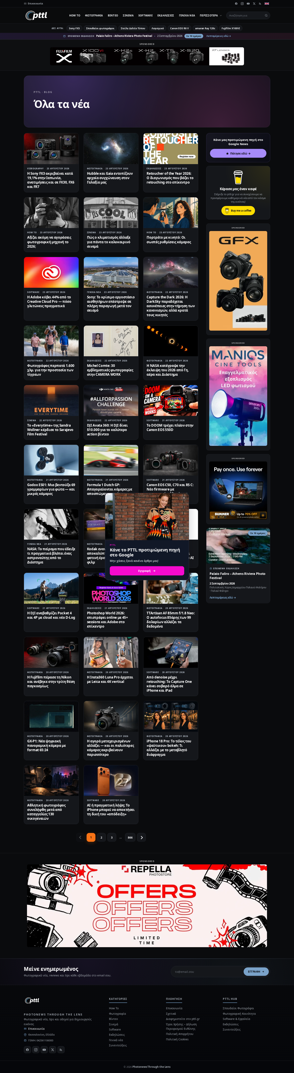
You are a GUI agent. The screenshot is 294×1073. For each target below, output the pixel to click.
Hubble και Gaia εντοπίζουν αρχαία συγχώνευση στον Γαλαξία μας (110, 178)
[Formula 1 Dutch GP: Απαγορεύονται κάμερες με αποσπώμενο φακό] (111, 460)
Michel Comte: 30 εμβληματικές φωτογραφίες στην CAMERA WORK (110, 370)
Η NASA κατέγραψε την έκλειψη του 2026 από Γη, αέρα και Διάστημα (168, 370)
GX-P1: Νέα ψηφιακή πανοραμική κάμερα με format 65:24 (46, 745)
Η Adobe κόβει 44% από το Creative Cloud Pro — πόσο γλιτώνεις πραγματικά (49, 301)
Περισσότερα (209, 15)
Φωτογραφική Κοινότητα (239, 1013)
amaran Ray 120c (205, 28)
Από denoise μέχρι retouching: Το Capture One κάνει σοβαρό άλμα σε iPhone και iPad (169, 684)
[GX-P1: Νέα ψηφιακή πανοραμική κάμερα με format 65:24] (51, 716)
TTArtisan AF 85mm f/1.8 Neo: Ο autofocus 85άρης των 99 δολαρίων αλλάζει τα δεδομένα (171, 620)
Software (145, 15)
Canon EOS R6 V (179, 28)
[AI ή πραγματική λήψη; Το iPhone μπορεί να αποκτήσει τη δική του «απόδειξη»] (111, 780)
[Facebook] (236, 3)
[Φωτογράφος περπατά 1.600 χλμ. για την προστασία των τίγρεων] (51, 341)
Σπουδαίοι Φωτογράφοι (238, 1008)
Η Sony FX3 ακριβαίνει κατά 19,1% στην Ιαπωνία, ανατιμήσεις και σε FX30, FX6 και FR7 (50, 180)
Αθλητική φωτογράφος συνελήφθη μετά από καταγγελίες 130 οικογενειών (46, 812)
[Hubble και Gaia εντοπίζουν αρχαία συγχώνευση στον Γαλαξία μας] (111, 148)
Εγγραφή (254, 971)
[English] (266, 3)
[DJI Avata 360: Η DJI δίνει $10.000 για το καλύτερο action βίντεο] (111, 400)
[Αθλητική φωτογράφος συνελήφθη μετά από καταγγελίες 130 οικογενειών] (51, 780)
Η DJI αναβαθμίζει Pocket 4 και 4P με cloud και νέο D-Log (51, 615)
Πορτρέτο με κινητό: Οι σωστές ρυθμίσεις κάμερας (169, 239)
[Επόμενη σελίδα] (141, 837)
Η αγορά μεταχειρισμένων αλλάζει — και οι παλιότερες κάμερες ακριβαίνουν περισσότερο (110, 748)
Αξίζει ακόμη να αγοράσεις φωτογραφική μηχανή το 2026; (49, 241)
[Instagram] (242, 3)
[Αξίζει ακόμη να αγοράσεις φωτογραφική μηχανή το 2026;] (51, 212)
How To (74, 15)
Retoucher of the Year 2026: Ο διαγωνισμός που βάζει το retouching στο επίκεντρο (170, 178)
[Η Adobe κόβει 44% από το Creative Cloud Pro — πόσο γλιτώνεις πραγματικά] (51, 272)
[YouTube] (248, 3)
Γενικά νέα (187, 15)
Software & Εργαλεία (236, 1019)
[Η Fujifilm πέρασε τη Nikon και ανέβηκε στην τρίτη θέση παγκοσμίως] (51, 652)
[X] (254, 3)
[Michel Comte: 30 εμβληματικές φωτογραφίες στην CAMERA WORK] (111, 341)
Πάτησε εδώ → (240, 153)
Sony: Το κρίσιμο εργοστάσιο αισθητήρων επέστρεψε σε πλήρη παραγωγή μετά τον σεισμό (111, 304)
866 (130, 837)
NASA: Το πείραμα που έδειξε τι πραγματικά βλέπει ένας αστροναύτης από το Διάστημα (51, 555)
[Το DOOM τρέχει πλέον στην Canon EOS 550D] (170, 400)
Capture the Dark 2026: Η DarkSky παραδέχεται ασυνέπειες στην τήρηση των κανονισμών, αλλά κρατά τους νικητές (171, 306)
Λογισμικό (158, 28)
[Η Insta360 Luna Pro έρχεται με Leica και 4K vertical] (111, 652)
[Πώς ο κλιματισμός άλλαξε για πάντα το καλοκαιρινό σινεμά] (111, 212)
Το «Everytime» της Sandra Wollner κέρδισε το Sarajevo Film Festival (50, 429)
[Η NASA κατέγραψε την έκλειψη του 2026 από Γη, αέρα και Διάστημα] (170, 341)
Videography (35, 168)
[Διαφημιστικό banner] (147, 56)
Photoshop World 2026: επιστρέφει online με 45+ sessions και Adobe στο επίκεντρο (107, 620)
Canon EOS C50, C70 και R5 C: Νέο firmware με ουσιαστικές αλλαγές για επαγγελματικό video (170, 491)
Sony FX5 (74, 28)
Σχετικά (171, 1013)
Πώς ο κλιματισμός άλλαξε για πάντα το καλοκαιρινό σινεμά (108, 241)
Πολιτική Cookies (177, 1039)
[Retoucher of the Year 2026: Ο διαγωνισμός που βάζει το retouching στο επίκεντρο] (170, 148)
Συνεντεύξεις (118, 1045)
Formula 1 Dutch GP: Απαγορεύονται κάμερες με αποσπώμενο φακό (109, 489)
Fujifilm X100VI (231, 28)
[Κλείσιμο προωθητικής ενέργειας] (184, 498)
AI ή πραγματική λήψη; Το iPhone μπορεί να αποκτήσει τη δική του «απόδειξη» (111, 809)
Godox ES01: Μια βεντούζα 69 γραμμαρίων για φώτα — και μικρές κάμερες (51, 489)
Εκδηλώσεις (165, 15)
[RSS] (260, 3)
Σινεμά (128, 15)
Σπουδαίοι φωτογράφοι (100, 28)
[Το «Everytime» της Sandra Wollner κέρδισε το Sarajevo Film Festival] (51, 400)
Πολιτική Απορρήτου (180, 1034)
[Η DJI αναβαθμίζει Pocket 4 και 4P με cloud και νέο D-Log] (51, 588)
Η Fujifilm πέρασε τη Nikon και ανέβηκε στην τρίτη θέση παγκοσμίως (51, 681)
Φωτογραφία (94, 15)
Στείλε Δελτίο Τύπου (133, 28)
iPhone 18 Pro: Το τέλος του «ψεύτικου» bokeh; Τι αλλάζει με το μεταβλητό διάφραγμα (169, 748)
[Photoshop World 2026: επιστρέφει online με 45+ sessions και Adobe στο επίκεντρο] (111, 588)
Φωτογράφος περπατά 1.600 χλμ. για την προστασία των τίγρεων (50, 370)
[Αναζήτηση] (266, 15)
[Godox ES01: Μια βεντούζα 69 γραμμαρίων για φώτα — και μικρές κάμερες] (51, 460)
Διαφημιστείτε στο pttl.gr (183, 1019)
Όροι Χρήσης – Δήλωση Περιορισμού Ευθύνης (181, 1026)
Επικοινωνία (36, 1029)
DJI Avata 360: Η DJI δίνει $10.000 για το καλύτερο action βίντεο (107, 429)
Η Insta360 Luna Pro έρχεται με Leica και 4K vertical (110, 679)
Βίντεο (113, 15)
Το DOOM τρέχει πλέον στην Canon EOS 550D (170, 427)
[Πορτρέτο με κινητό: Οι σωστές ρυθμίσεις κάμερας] (170, 212)
